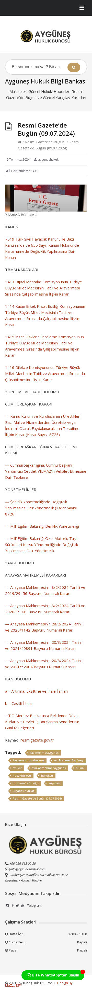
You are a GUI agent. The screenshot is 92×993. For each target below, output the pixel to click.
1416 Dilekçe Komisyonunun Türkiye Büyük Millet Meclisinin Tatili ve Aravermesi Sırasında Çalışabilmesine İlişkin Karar (45, 373)
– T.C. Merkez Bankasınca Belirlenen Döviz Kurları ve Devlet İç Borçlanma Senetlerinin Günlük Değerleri (42, 721)
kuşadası (54, 783)
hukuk (80, 768)
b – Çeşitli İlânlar (19, 703)
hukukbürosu (22, 775)
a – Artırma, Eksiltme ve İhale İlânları (36, 691)
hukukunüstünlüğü (25, 783)
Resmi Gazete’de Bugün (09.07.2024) (37, 798)
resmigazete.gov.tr (37, 740)
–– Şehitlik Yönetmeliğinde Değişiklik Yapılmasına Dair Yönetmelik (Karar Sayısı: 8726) (41, 507)
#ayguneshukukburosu (28, 760)
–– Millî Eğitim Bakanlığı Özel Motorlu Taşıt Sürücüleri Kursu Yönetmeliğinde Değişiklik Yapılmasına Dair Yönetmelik (41, 544)
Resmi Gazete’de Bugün (44, 141)
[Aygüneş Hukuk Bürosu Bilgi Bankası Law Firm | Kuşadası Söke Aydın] (46, 36)
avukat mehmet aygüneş (49, 768)
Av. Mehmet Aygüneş (68, 760)
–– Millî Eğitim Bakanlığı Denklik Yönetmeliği (42, 526)
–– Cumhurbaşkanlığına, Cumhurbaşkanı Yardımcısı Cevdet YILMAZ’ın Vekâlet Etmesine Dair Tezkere (45, 471)
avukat (17, 768)
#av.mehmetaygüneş (44, 752)
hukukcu (47, 775)
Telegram (34, 905)
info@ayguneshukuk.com (27, 869)
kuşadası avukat (23, 791)
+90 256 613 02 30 (22, 863)
